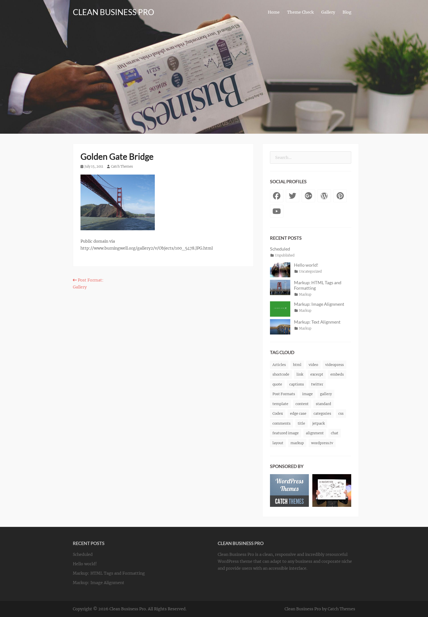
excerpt (316, 374)
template (280, 404)
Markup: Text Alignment (317, 322)
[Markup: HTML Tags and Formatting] (280, 287)
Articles (279, 364)
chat (334, 433)
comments (281, 423)
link (299, 374)
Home (274, 12)
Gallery (328, 12)
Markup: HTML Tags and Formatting (109, 573)
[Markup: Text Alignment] (280, 326)
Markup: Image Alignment (319, 304)
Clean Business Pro (113, 12)
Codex (277, 413)
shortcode (280, 374)
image (307, 394)
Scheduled (280, 249)
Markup (305, 294)
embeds (337, 374)
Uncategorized (310, 271)
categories (322, 413)
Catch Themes (122, 166)
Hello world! (306, 265)
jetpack (318, 423)
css (341, 413)
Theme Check (300, 12)
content (302, 404)
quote (277, 384)
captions (296, 384)
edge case (298, 413)
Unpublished (284, 255)
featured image (285, 433)
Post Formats (283, 394)
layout (277, 443)
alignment (315, 433)
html (297, 364)
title (301, 423)
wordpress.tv (322, 443)
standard (323, 404)
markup (297, 443)
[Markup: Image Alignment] (280, 308)
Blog (347, 12)
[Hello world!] (280, 269)
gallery (326, 394)
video (313, 364)
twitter (317, 384)
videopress (334, 364)
